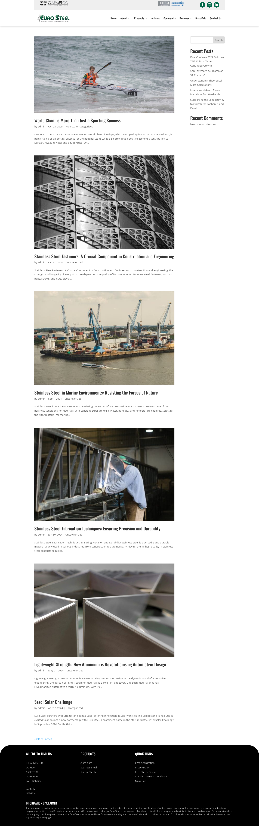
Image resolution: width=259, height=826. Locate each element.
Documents (186, 18)
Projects (70, 126)
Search (219, 40)
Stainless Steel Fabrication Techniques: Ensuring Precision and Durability (97, 528)
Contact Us (215, 18)
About (123, 18)
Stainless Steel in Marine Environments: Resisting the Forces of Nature (96, 392)
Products (139, 18)
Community (170, 18)
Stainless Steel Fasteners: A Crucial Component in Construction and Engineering (104, 256)
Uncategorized (84, 126)
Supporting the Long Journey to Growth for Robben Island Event (207, 104)
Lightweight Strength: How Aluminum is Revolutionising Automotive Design (100, 664)
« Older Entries (43, 739)
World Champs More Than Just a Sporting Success (77, 120)
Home (113, 18)
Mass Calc (200, 18)
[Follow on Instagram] (209, 5)
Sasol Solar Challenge (53, 701)
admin (41, 126)
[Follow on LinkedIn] (216, 5)
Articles (155, 18)
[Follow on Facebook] (202, 5)
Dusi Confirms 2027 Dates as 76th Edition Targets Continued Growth (207, 61)
